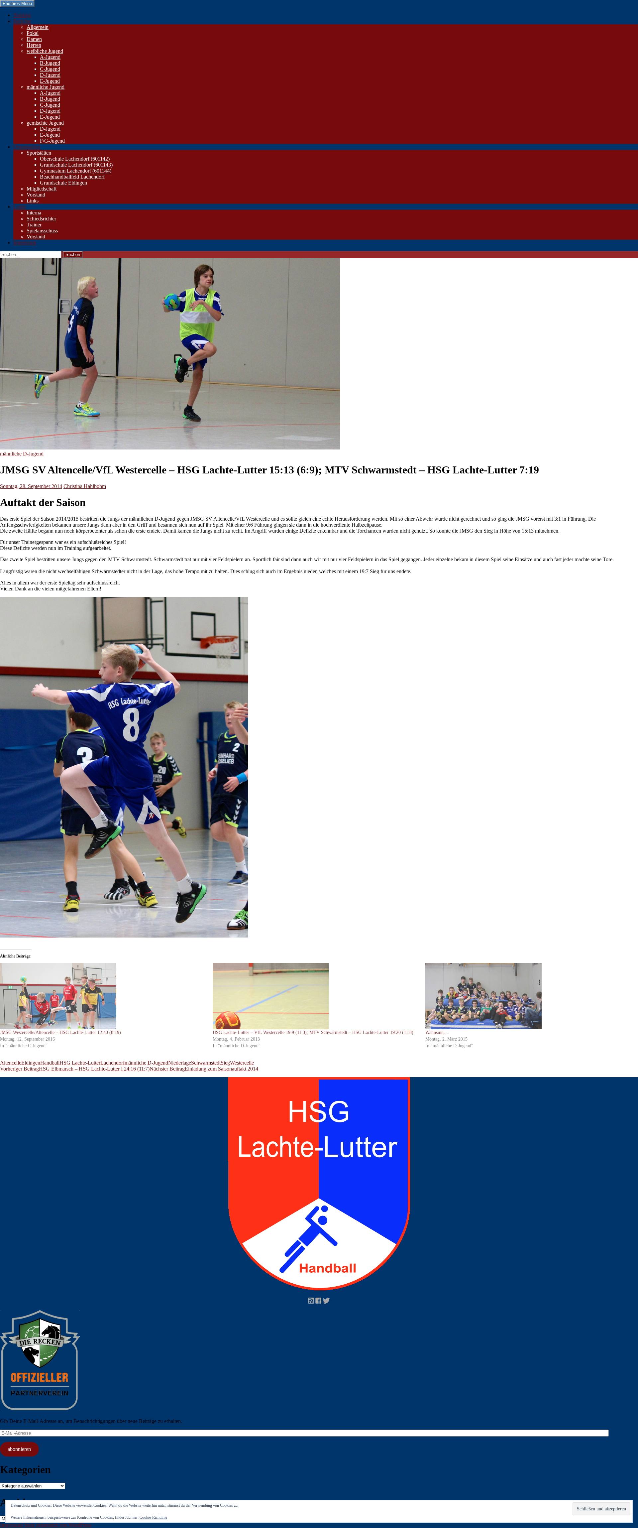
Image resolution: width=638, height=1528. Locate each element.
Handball (49, 1063)
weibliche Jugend (45, 51)
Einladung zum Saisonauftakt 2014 (204, 1069)
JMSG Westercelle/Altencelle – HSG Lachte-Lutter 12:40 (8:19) (60, 1032)
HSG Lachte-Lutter (79, 1063)
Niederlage (179, 1063)
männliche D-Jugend (22, 453)
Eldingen (30, 1063)
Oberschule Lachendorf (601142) (75, 159)
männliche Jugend (45, 87)
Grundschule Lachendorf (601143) (76, 165)
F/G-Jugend (52, 141)
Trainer (34, 224)
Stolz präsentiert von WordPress (57, 1525)
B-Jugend (50, 63)
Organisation (26, 147)
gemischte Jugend (45, 123)
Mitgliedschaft (41, 188)
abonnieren (19, 1449)
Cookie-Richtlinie (153, 1517)
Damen (34, 39)
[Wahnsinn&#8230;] (528, 996)
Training (22, 15)
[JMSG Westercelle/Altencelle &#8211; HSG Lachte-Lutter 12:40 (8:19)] (103, 996)
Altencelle (10, 1063)
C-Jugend (50, 69)
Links (33, 200)
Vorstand (36, 194)
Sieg (225, 1063)
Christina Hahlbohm (84, 486)
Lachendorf (112, 1063)
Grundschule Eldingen (63, 183)
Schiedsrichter (41, 218)
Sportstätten (39, 153)
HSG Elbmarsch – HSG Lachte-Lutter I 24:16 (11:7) (75, 1069)
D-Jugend (50, 75)
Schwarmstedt (206, 1063)
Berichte (22, 21)
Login (19, 206)
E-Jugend (50, 81)
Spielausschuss (42, 230)
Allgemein (38, 27)
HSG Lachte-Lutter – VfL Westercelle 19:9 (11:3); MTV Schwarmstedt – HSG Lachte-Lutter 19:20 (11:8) (313, 1032)
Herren (34, 45)
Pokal (33, 33)
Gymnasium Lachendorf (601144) (75, 171)
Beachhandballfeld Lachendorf (72, 177)
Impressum (24, 242)
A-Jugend (50, 57)
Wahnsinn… (436, 1032)
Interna (34, 212)
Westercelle (242, 1063)
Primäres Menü (17, 3)
